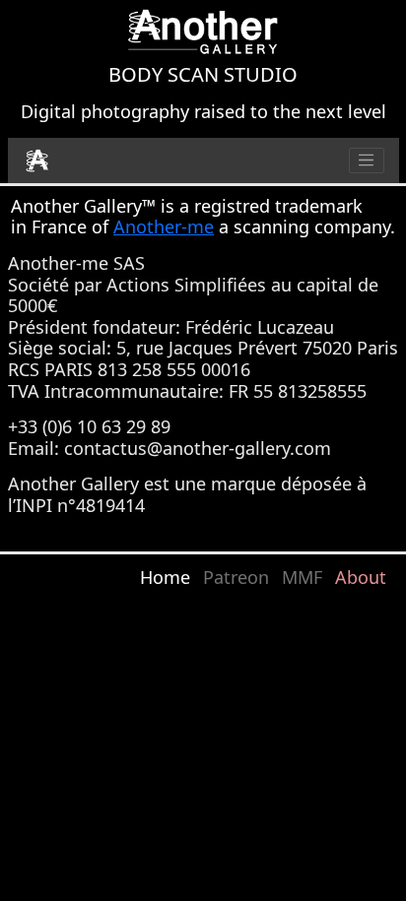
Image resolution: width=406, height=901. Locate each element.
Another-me (163, 226)
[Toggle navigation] (366, 160)
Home (165, 577)
